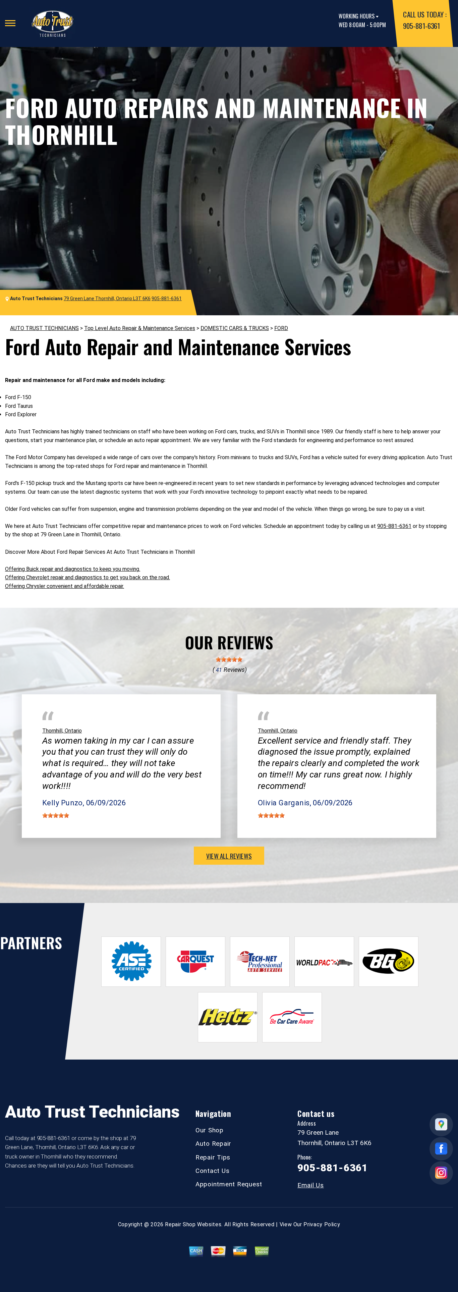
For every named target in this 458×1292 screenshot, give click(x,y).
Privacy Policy (321, 1224)
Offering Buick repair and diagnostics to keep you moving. (72, 569)
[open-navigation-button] (10, 23)
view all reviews (229, 855)
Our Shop (209, 1130)
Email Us (310, 1185)
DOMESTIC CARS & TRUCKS (235, 328)
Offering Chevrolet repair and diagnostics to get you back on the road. (87, 577)
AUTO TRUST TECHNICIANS (44, 328)
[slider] (229, 659)
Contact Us (212, 1171)
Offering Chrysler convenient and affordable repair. (64, 586)
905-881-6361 (421, 25)
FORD (281, 328)
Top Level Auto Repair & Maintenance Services (139, 328)
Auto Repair (213, 1143)
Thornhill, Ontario (62, 731)
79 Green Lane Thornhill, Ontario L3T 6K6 (107, 298)
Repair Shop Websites (193, 1224)
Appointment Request (228, 1184)
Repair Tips (212, 1157)
